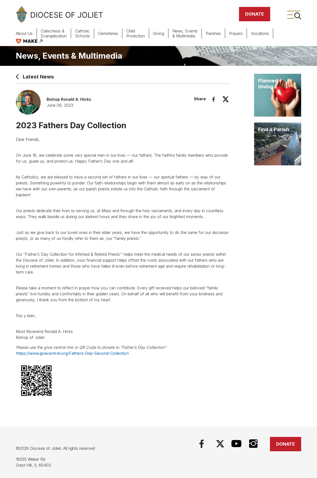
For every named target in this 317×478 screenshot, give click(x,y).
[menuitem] (29, 41)
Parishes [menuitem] (213, 33)
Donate (254, 14)
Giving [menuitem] (158, 33)
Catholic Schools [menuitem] (82, 33)
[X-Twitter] (220, 443)
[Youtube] (236, 443)
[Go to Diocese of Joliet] (59, 14)
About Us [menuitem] (24, 33)
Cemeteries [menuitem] (108, 33)
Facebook (213, 99)
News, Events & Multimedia (69, 56)
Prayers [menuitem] (236, 33)
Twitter (225, 99)
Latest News (38, 77)
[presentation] (28, 33)
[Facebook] (201, 443)
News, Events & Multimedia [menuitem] (185, 33)
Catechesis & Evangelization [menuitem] (54, 33)
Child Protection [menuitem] (135, 33)
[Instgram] (253, 443)
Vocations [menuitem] (260, 33)
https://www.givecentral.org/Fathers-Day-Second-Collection (72, 353)
